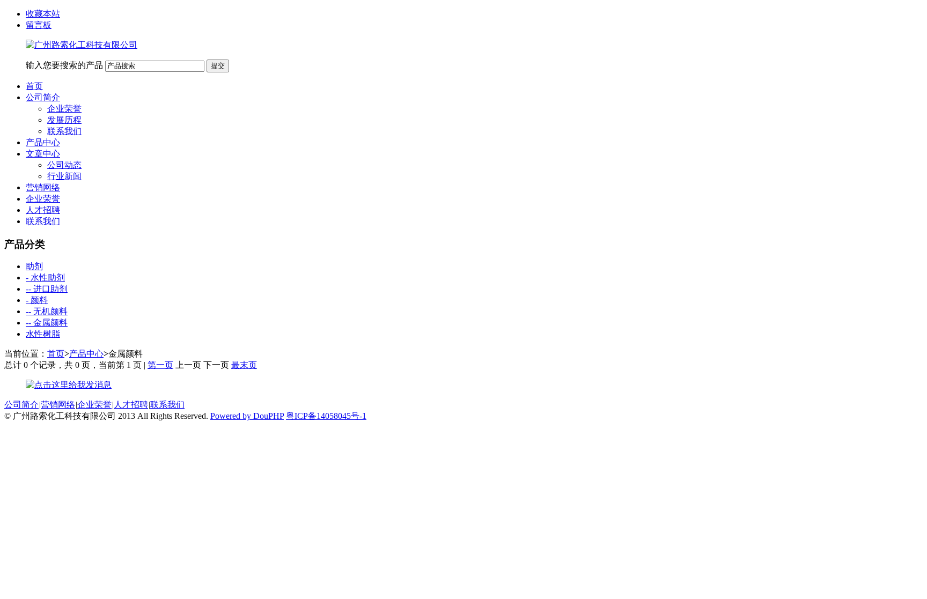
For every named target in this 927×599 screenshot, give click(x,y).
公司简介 (43, 97)
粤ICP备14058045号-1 (326, 415)
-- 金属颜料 (47, 322)
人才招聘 (43, 210)
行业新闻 (64, 176)
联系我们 (64, 131)
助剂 (34, 266)
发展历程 (64, 119)
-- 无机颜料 (47, 311)
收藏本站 (43, 13)
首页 (34, 86)
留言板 (39, 24)
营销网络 (43, 187)
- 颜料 (37, 300)
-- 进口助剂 (47, 288)
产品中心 (43, 142)
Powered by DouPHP (247, 415)
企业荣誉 (64, 108)
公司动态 (64, 164)
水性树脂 (43, 333)
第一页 (160, 364)
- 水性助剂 (45, 277)
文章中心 (43, 153)
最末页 (244, 364)
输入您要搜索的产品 (64, 65)
